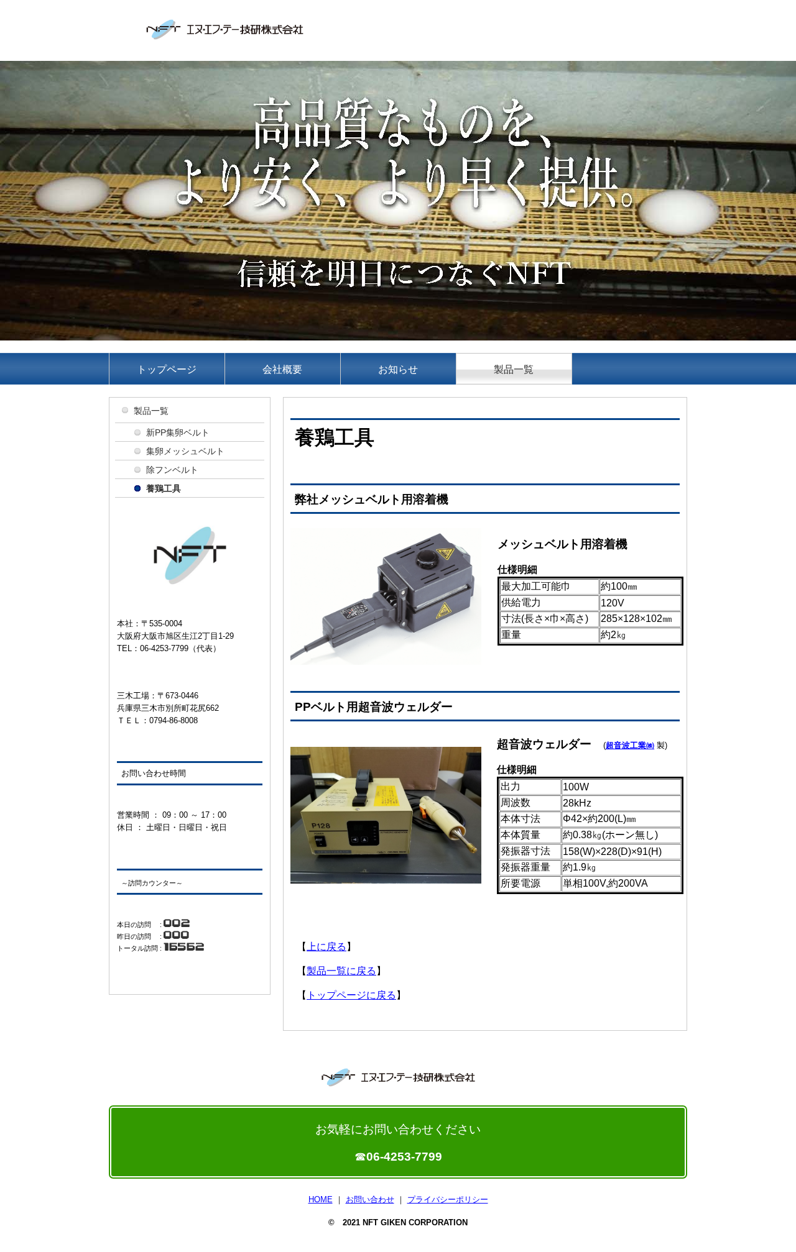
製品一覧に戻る (341, 971)
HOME (320, 1199)
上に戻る (326, 946)
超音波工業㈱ (630, 745)
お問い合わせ (370, 1199)
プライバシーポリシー (447, 1199)
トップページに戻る (351, 995)
